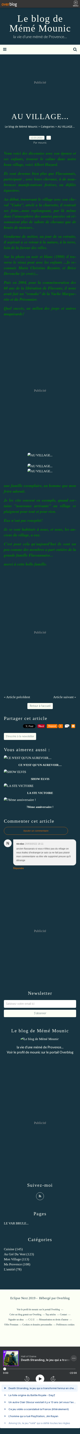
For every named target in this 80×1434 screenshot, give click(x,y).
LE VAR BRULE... (16, 1223)
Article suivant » (64, 697)
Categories (48, 126)
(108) (17, 1264)
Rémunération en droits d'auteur (53, 1319)
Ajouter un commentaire (36, 830)
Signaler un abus (16, 1319)
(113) (16, 1259)
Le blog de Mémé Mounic (40, 23)
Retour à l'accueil (40, 706)
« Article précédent (17, 697)
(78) (13, 1269)
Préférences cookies (65, 1324)
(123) (19, 1254)
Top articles (50, 1314)
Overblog (63, 1298)
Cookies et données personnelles (37, 1324)
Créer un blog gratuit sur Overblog (25, 1314)
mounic (35, 1052)
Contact (63, 1314)
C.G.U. (31, 1319)
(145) (13, 1249)
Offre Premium (11, 1324)
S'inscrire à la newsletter (20, 736)
